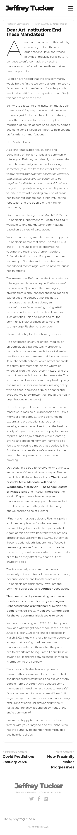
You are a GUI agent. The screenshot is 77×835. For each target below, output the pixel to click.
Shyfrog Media (24, 819)
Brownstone (23, 23)
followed (53, 491)
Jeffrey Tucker (29, 8)
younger (47, 588)
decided (59, 220)
